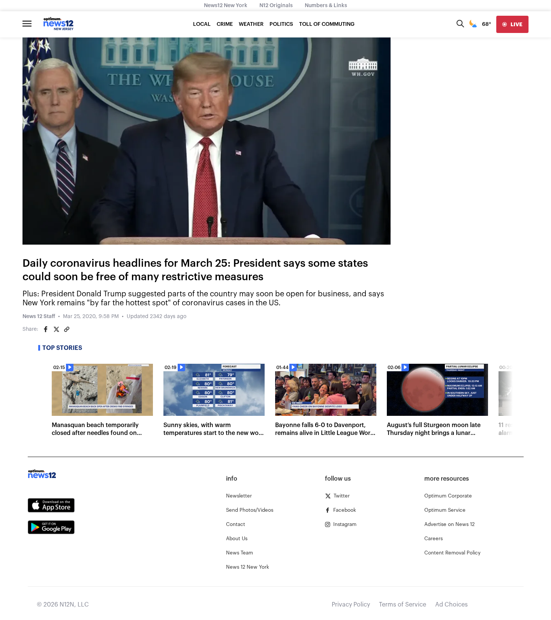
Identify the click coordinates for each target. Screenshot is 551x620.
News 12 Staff (38, 316)
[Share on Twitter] (56, 329)
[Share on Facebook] (46, 329)
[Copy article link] (67, 329)
